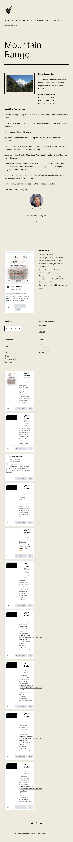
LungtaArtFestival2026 (26, 635)
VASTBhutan (23, 639)
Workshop (8, 362)
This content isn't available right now (16, 464)
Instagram (42, 328)
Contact (64, 20)
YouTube (42, 332)
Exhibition (8, 353)
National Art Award (46, 255)
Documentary (9, 350)
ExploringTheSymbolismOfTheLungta (31, 637)
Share (17, 309)
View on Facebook (20, 306)
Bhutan (22, 643)
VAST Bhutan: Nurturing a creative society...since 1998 (25, 833)
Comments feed (45, 350)
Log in (41, 344)
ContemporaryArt (25, 641)
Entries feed (43, 347)
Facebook (42, 325)
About (14, 20)
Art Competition (10, 347)
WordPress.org (44, 353)
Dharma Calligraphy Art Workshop (52, 270)
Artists (53, 20)
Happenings (27, 20)
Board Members (41, 20)
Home (6, 20)
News (6, 356)
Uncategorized (10, 359)
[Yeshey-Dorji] (36, 200)
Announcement (10, 25)
